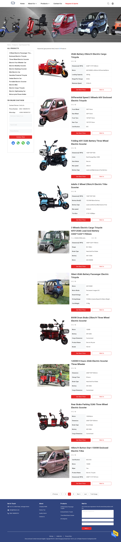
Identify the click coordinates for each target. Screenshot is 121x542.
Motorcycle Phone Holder (17, 94)
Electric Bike (13, 85)
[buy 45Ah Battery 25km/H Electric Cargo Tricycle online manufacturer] (53, 68)
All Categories (63, 518)
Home (9, 45)
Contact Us (42, 516)
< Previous (55, 494)
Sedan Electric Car (15, 78)
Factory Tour (42, 510)
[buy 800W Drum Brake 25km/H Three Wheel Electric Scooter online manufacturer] (53, 332)
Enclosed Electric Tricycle (17, 56)
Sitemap (51, 536)
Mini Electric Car (14, 72)
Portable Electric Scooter (17, 81)
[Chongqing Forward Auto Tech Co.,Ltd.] (12, 3)
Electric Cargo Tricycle (17, 88)
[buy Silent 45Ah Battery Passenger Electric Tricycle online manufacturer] (53, 288)
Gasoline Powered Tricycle (18, 75)
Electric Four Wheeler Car (17, 62)
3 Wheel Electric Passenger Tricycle (20, 53)
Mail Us (101, 90)
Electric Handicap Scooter (18, 69)
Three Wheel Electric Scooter (19, 59)
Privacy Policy (68, 536)
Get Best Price (81, 90)
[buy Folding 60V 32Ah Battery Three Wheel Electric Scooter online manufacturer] (53, 155)
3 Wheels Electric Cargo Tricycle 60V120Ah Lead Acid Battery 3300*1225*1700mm (86, 230)
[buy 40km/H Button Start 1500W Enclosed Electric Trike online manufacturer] (53, 462)
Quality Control (43, 513)
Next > (79, 494)
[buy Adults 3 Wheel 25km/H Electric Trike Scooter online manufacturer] (53, 198)
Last (85, 494)
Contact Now (20, 137)
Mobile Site (59, 536)
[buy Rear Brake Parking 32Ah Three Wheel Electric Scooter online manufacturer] (53, 418)
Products (15, 45)
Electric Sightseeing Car (17, 91)
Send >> (87, 528)
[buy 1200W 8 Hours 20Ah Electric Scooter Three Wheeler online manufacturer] (53, 375)
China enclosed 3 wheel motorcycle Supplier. (35, 538)
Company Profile (43, 506)
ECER (95, 538)
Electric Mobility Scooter (17, 66)
